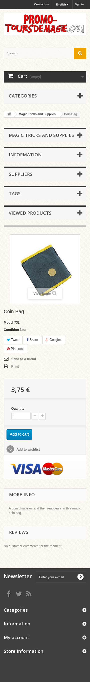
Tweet (15, 340)
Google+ (55, 340)
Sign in (79, 4)
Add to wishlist (28, 449)
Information (25, 155)
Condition (11, 330)
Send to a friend (23, 359)
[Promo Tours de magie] (45, 24)
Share (33, 340)
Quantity (17, 408)
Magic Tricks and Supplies (37, 114)
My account (16, 637)
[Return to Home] (9, 114)
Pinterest (17, 349)
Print (15, 366)
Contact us (41, 4)
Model (8, 322)
